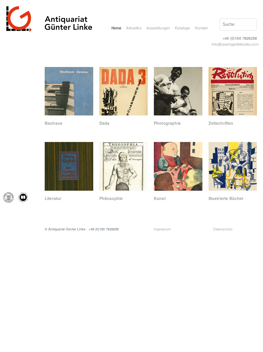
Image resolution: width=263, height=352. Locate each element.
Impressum (162, 229)
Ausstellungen (158, 27)
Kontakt (201, 27)
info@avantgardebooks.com (235, 44)
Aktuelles (133, 27)
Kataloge (182, 27)
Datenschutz (223, 229)
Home (116, 27)
